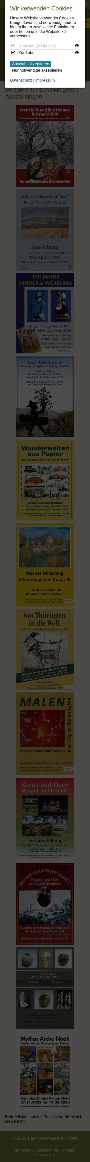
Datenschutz (21, 80)
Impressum (45, 80)
